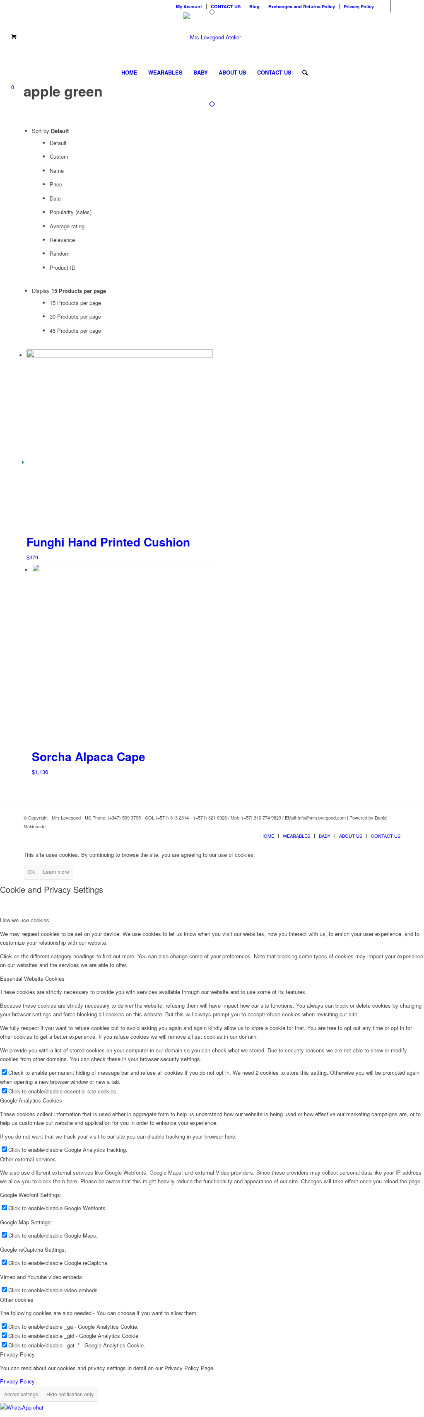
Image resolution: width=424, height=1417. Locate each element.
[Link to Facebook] (409, 6)
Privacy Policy (359, 6)
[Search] (302, 72)
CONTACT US (226, 6)
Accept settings (21, 1394)
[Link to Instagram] (397, 6)
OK (31, 871)
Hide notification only (70, 1394)
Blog (254, 6)
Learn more (56, 871)
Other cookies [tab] (17, 1299)
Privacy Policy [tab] (17, 1354)
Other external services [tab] (28, 1159)
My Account (189, 6)
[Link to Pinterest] (384, 6)
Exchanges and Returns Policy (301, 6)
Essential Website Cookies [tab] (32, 978)
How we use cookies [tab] (24, 920)
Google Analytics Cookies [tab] (31, 1100)
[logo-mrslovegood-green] (212, 37)
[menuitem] (189, 6)
